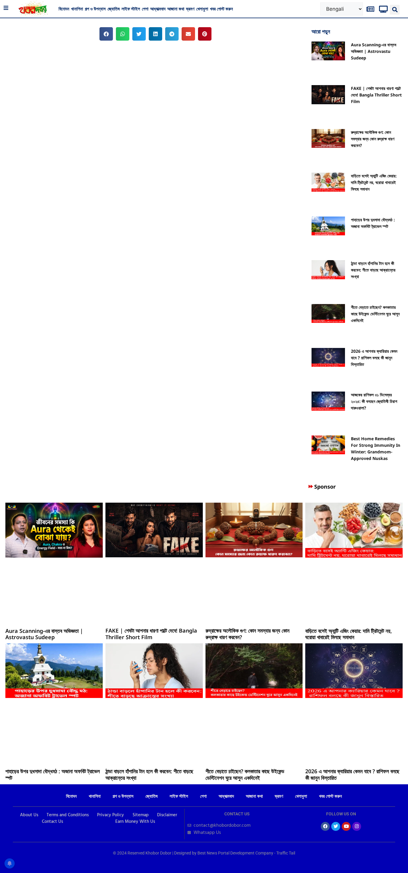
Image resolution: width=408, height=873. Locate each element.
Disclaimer (167, 815)
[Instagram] (356, 826)
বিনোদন (64, 9)
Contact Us (52, 821)
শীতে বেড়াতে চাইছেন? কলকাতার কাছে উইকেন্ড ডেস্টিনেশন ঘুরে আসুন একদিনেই (375, 313)
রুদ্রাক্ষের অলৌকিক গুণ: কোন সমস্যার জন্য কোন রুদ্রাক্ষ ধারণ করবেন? (372, 138)
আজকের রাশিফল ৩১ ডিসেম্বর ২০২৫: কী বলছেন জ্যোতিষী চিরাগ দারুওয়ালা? (374, 401)
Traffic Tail (285, 853)
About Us (29, 815)
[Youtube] (346, 826)
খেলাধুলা (202, 9)
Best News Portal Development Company (235, 853)
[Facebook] (325, 826)
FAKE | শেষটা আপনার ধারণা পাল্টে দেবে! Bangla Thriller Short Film (376, 94)
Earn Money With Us (135, 821)
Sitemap (141, 815)
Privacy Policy (110, 815)
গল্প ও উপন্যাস (95, 9)
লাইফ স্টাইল (131, 9)
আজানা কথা (175, 9)
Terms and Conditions (68, 815)
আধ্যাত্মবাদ (157, 9)
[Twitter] (335, 826)
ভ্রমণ (190, 9)
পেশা (145, 9)
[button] (395, 10)
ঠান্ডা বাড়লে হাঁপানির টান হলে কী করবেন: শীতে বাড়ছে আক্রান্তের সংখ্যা (373, 269)
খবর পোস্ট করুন (221, 9)
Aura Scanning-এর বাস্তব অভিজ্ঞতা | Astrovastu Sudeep (373, 51)
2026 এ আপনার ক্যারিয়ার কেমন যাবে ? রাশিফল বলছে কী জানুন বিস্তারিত (374, 357)
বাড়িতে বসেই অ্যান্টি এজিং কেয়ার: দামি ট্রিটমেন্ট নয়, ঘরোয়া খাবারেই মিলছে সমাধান (374, 182)
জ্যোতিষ (114, 9)
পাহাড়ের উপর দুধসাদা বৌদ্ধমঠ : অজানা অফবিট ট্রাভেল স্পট (52, 774)
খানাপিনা (77, 9)
